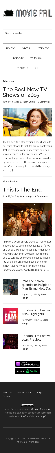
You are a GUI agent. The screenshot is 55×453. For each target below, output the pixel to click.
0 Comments (44, 102)
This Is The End (22, 189)
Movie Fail (27, 13)
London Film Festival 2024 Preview (36, 337)
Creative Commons (40, 409)
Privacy (6, 396)
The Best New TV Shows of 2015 (25, 92)
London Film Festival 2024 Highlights (36, 312)
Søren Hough (25, 196)
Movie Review (10, 181)
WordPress (33, 442)
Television (8, 81)
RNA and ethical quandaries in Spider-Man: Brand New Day (37, 284)
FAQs (39, 392)
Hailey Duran (29, 102)
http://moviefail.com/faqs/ (33, 416)
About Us (7, 392)
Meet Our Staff (24, 392)
